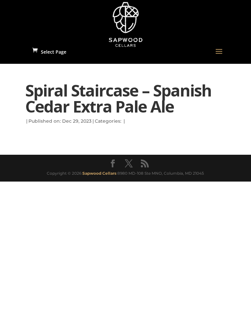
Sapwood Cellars (99, 173)
